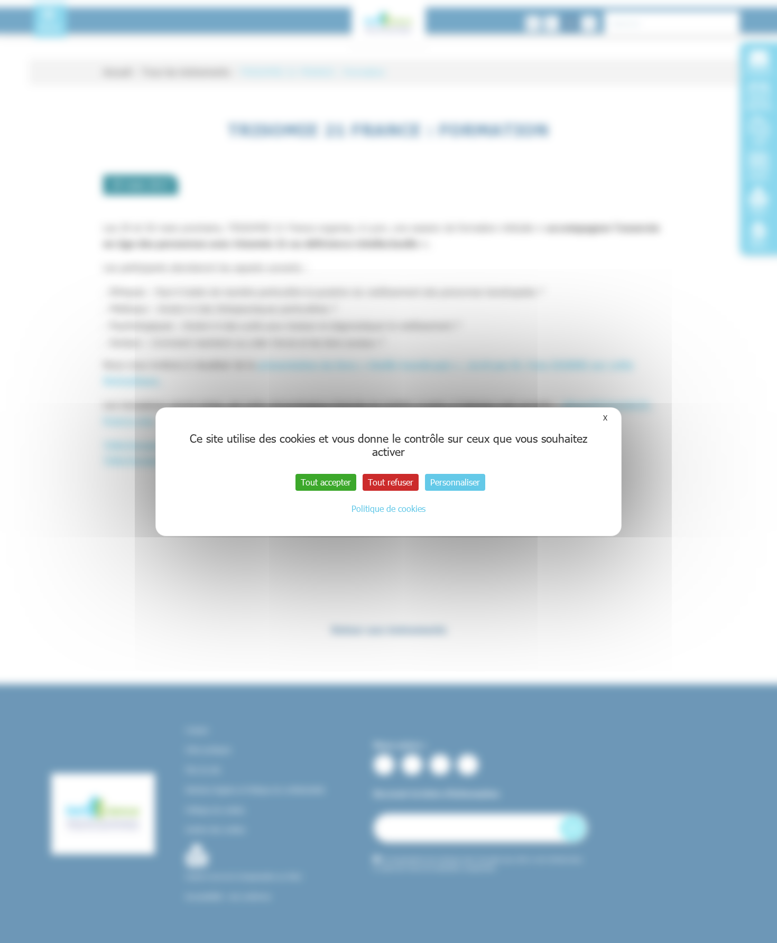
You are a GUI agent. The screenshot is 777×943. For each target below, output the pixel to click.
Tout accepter (326, 482)
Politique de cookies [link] (389, 508)
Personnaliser (455, 482)
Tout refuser (390, 482)
